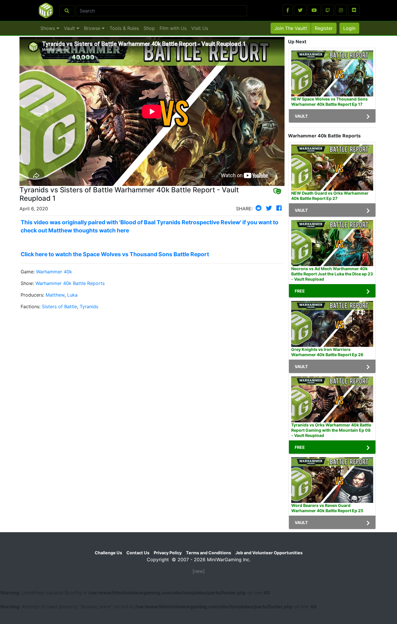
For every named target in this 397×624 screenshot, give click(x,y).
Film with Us (173, 28)
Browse (93, 28)
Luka (72, 295)
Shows (48, 28)
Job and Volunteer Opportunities (269, 552)
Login (349, 28)
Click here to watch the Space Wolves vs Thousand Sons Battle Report (115, 254)
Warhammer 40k (54, 272)
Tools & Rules (124, 28)
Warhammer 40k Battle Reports (70, 283)
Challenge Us (108, 552)
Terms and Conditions (208, 552)
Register (324, 28)
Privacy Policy (168, 552)
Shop (149, 28)
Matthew (55, 295)
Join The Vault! (290, 28)
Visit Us (199, 28)
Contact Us (137, 552)
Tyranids (89, 306)
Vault (70, 28)
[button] (288, 10)
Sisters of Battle (59, 306)
